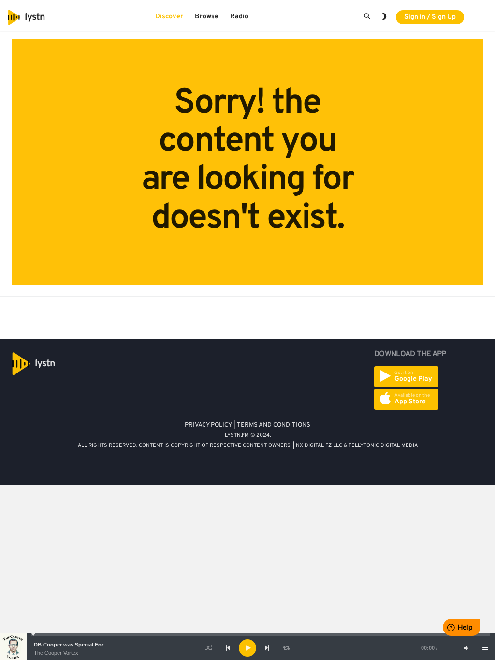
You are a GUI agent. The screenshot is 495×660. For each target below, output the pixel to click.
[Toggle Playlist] (485, 648)
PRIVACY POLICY (208, 425)
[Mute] (466, 648)
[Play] (247, 648)
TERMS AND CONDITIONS (273, 425)
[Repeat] (286, 648)
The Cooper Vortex (56, 653)
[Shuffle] (208, 648)
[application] (247, 648)
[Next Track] (267, 648)
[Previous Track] (228, 648)
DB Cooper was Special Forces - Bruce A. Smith (94, 644)
